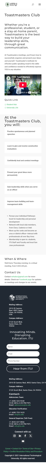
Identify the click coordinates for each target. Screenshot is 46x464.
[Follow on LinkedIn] (20, 436)
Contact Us (16, 449)
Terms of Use (27, 449)
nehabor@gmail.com (19, 277)
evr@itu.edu (19, 415)
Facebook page (25, 279)
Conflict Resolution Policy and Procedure (26, 451)
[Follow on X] (30, 436)
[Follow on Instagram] (14, 436)
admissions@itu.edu (23, 405)
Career (8, 449)
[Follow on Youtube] (23, 441)
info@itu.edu (20, 426)
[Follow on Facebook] (25, 436)
